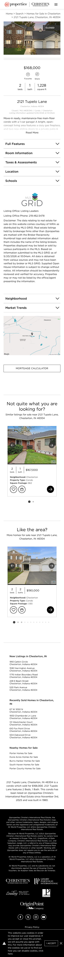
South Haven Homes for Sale (24, 764)
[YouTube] (43, 919)
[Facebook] (20, 919)
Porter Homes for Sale (21, 753)
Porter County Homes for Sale (25, 768)
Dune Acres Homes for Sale (24, 757)
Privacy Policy (32, 927)
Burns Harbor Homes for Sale (25, 761)
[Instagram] (36, 919)
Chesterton (47, 110)
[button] (32, 335)
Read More (32, 132)
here (10, 954)
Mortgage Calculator (32, 368)
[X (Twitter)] (28, 919)
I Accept (51, 943)
